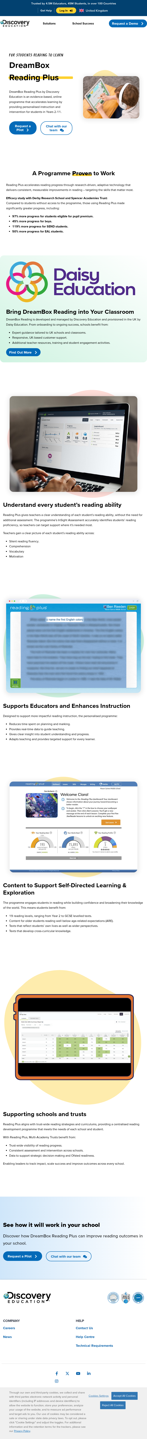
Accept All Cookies (124, 1395)
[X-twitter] (67, 1373)
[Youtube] (78, 1373)
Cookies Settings (99, 1395)
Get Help (46, 10)
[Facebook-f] (56, 1373)
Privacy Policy (22, 1430)
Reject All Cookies (113, 1405)
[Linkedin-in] (89, 1373)
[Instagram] (56, 1381)
